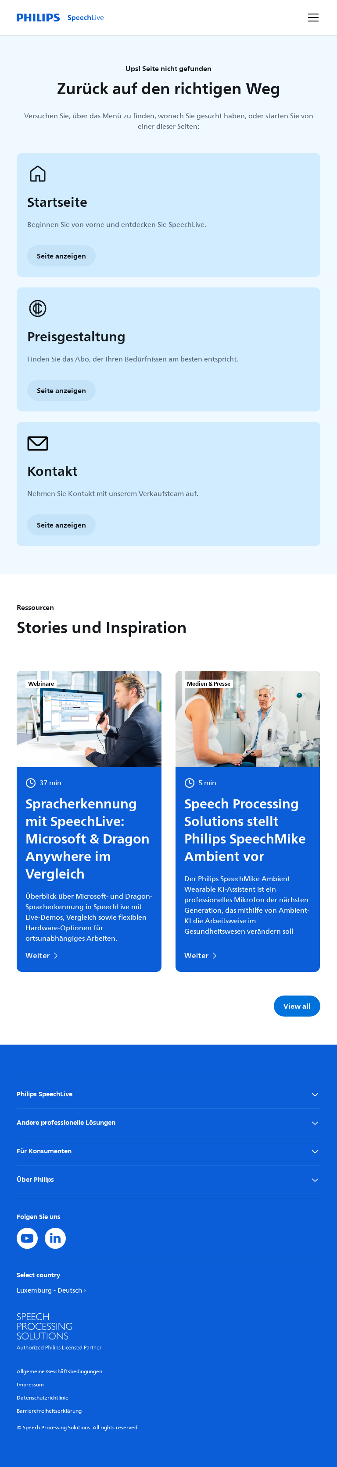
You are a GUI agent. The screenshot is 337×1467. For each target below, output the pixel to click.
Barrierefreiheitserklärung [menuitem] (49, 1411)
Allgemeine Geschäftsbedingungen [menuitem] (59, 1371)
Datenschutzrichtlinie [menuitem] (42, 1398)
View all (297, 1006)
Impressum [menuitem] (30, 1384)
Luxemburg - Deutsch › (51, 1290)
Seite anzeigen (61, 256)
